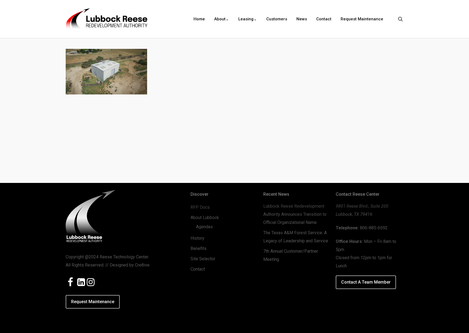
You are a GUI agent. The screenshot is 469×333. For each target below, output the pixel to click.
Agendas (204, 226)
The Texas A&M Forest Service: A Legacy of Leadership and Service (295, 236)
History (197, 238)
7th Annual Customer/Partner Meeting (290, 255)
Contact (198, 269)
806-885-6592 (374, 227)
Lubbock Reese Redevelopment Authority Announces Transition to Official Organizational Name (295, 214)
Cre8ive (142, 265)
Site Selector (203, 258)
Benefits (199, 248)
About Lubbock (205, 217)
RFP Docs (200, 207)
